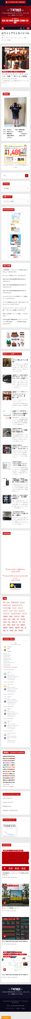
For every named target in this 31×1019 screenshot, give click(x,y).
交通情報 (5, 616)
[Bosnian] (5, 758)
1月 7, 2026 (7, 944)
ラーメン (24, 613)
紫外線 (13, 625)
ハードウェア (14, 954)
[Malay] (11, 771)
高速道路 (21, 630)
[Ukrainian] (14, 780)
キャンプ (20, 608)
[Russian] (8, 775)
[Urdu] (3, 782)
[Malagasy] (8, 771)
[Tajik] (6, 780)
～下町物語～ (15, 10)
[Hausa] (6, 765)
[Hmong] (12, 765)
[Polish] (14, 773)
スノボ (10, 611)
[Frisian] (8, 762)
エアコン (14, 608)
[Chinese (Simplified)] (12, 758)
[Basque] (12, 756)
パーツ (25, 954)
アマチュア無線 (7, 608)
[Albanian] (5, 756)
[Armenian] (9, 756)
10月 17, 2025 (7, 977)
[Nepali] (8, 773)
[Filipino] (3, 762)
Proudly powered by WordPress (11, 1001)
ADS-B (10, 919)
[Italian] (9, 767)
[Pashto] (11, 773)
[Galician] (9, 762)
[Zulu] (14, 782)
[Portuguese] (3, 775)
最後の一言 (22, 20)
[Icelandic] (3, 767)
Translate (12, 786)
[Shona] (11, 775)
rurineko (14, 79)
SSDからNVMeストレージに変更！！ (13, 314)
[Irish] (8, 767)
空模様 (3, 20)
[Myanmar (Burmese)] (6, 773)
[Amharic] (6, 756)
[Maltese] (12, 771)
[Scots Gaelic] (9, 778)
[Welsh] (8, 782)
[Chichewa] (11, 758)
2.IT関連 (10, 952)
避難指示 (11, 627)
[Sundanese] (14, 778)
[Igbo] (5, 767)
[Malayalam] (9, 771)
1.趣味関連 (4, 71)
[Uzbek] (5, 782)
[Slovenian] (6, 778)
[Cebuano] (9, 758)
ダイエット (21, 611)
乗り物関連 (18, 850)
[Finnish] (5, 762)
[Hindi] (11, 765)
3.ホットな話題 (11, 850)
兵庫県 (22, 616)
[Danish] (8, 760)
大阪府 (13, 619)
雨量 (4, 630)
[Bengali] (3, 758)
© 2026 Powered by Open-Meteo (10, 667)
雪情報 (11, 630)
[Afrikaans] (3, 756)
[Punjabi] (5, 775)
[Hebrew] (9, 765)
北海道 (4, 619)
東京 (7, 20)
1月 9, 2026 (7, 910)
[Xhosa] (9, 782)
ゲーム (9, 71)
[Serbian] (9, 775)
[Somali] (11, 778)
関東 (27, 20)
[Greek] (14, 762)
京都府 (10, 616)
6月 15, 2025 (7, 79)
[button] (24, 28)
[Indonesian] (6, 767)
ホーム (3, 35)
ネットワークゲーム (21, 71)
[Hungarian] (14, 765)
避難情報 (5, 627)
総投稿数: (5, 806)
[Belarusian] (14, 756)
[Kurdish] (8, 769)
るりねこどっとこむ (17, 605)
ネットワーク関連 (7, 954)
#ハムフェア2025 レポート (10, 275)
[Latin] (12, 769)
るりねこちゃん (7, 605)
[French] (6, 762)
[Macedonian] (6, 771)
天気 (15, 22)
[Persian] (12, 773)
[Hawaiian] (8, 765)
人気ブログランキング (15, 589)
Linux (8, 602)
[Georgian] (11, 762)
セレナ (15, 611)
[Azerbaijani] (11, 756)
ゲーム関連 (14, 71)
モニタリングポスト (16, 613)
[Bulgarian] (6, 758)
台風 (9, 619)
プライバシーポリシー (10, 1008)
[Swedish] (5, 780)
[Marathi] (3, 773)
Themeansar (15, 1002)
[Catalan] (8, 758)
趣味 (17, 919)
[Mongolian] (5, 773)
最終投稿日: (6, 810)
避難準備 (17, 627)
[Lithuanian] (3, 771)
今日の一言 (16, 20)
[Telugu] (9, 780)
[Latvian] (14, 769)
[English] (11, 760)
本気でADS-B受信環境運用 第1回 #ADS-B (14, 279)
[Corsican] (3, 760)
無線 (17, 885)
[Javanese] (12, 767)
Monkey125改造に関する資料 (17, 1005)
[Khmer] (5, 769)
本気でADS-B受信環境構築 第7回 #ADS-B (14, 285)
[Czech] (6, 760)
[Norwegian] (9, 773)
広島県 (4, 622)
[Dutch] (9, 760)
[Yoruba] (12, 782)
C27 (4, 602)
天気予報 (11, 20)
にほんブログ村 (15, 571)
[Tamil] (8, 780)
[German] (12, 762)
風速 (16, 630)
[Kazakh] (3, 769)
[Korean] (6, 769)
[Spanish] (12, 778)
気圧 (24, 622)
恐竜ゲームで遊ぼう (21, 1008)
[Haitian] (5, 765)
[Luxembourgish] (5, 771)
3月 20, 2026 (7, 877)
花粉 (18, 625)
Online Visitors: (7, 798)
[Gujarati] (3, 765)
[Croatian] (5, 760)
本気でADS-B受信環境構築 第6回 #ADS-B (14, 291)
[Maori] (14, 771)
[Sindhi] (14, 775)
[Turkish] (12, 780)
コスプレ (5, 611)
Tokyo (15, 643)
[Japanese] (11, 767)
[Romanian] (6, 775)
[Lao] (11, 769)
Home (8, 1005)
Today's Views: (7, 802)
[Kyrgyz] (9, 769)
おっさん (22, 602)
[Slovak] (5, 778)
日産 (9, 622)
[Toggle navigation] (20, 28)
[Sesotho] (12, 775)
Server (19, 952)
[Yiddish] (11, 782)
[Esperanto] (12, 760)
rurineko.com (15, 602)
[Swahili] (3, 780)
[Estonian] (14, 760)
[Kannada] (14, 767)
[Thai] (11, 780)
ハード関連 (20, 954)
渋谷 (4, 625)
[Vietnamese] (6, 782)
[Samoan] (8, 778)
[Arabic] (8, 756)
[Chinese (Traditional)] (14, 758)
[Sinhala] (3, 778)
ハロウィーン (6, 613)
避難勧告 (23, 625)
